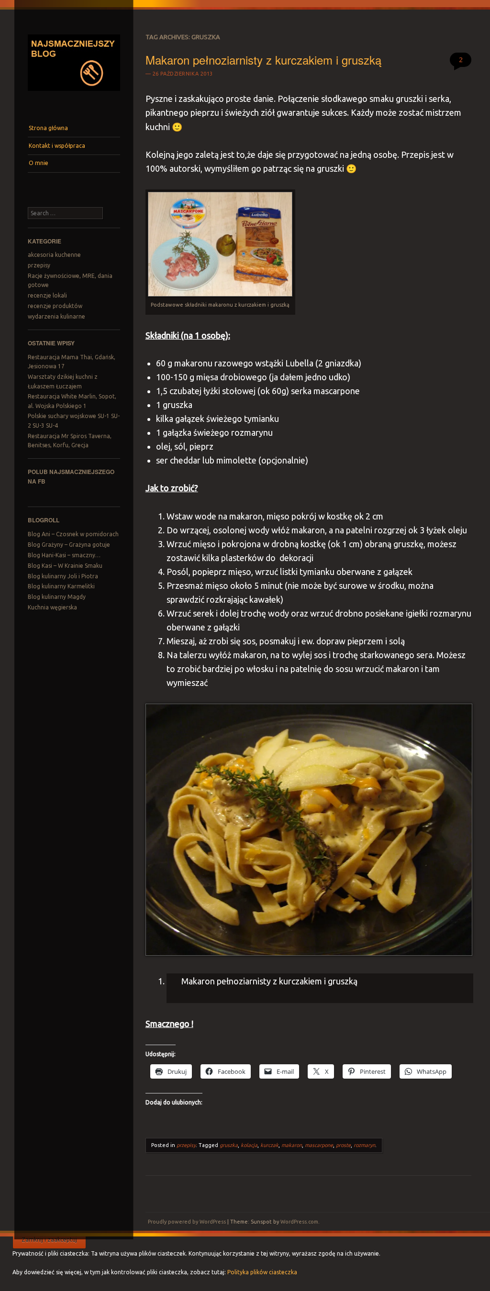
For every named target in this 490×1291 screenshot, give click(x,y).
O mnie (38, 163)
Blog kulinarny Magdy (57, 597)
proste (343, 1145)
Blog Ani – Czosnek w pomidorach (73, 534)
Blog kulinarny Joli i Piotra (63, 576)
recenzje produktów (55, 306)
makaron (291, 1145)
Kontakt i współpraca (57, 146)
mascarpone (319, 1145)
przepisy (39, 265)
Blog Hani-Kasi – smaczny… (64, 555)
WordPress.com (299, 1222)
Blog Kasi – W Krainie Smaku (65, 566)
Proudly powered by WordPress (187, 1222)
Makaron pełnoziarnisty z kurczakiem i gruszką (263, 59)
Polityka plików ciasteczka (262, 1272)
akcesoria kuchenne (54, 255)
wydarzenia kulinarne (56, 316)
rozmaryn (364, 1145)
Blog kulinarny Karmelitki (61, 586)
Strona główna (48, 128)
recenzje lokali (47, 295)
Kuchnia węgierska (52, 607)
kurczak (269, 1145)
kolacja (249, 1145)
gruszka (229, 1145)
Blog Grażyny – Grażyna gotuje (69, 544)
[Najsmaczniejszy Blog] (74, 94)
